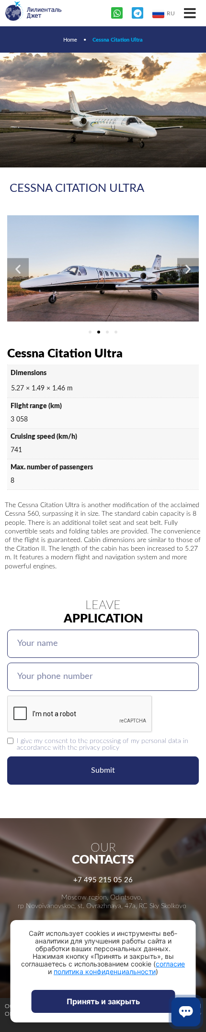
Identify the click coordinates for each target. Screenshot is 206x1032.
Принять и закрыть (103, 1001)
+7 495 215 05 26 (103, 880)
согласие (170, 964)
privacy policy (99, 747)
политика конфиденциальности (105, 971)
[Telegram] (137, 13)
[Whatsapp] (117, 13)
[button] (18, 269)
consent (56, 740)
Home (70, 40)
